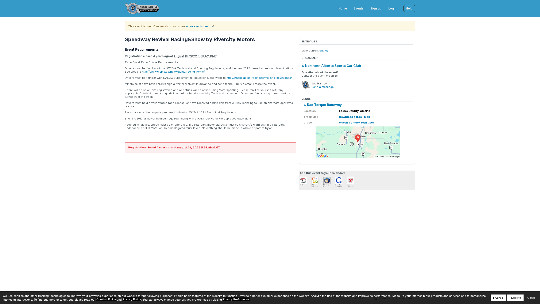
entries (323, 50)
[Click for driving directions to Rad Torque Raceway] (358, 142)
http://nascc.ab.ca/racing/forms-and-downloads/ (259, 77)
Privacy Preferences (236, 299)
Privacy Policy (132, 299)
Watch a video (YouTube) (356, 122)
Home (343, 8)
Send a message (323, 86)
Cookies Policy (106, 299)
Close (531, 297)
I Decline (515, 297)
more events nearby (199, 26)
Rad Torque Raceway (324, 105)
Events (359, 8)
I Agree (498, 297)
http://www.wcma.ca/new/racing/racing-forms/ (173, 71)
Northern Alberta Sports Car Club (333, 66)
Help (409, 8)
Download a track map (354, 116)
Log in (392, 8)
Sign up (376, 8)
